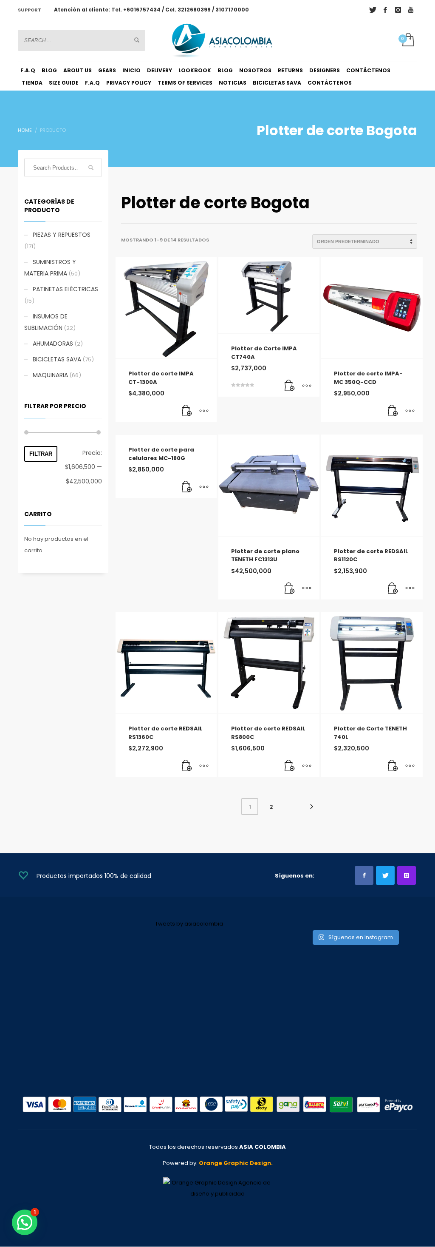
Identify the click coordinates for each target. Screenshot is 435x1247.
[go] (137, 40)
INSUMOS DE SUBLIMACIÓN (46, 322)
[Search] (91, 167)
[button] (186, 411)
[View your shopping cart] (407, 40)
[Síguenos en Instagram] (406, 875)
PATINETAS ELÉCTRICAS (65, 289)
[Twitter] (372, 9)
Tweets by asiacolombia (189, 924)
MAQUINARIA (50, 375)
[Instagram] (398, 9)
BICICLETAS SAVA (57, 359)
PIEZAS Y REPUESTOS (61, 234)
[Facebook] (385, 9)
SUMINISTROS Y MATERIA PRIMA (50, 268)
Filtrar (40, 454)
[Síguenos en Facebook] (364, 875)
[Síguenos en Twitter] (385, 875)
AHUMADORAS (53, 343)
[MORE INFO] (203, 411)
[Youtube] (410, 9)
